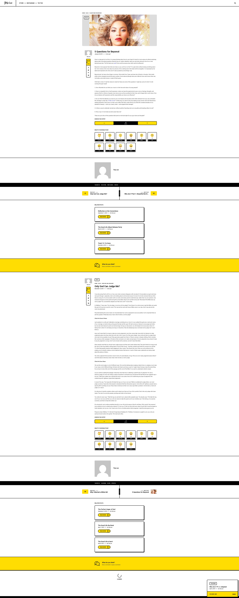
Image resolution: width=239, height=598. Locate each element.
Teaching (213, 583)
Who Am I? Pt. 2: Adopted (218, 587)
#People (113, 483)
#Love (108, 483)
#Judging (103, 483)
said (115, 63)
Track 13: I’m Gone (104, 243)
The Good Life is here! (105, 541)
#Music (116, 185)
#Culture (103, 185)
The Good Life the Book (106, 525)
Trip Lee (88, 56)
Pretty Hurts (111, 100)
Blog (87, 13)
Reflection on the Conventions (108, 211)
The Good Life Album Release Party (110, 227)
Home (83, 13)
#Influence (110, 185)
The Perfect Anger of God (106, 509)
